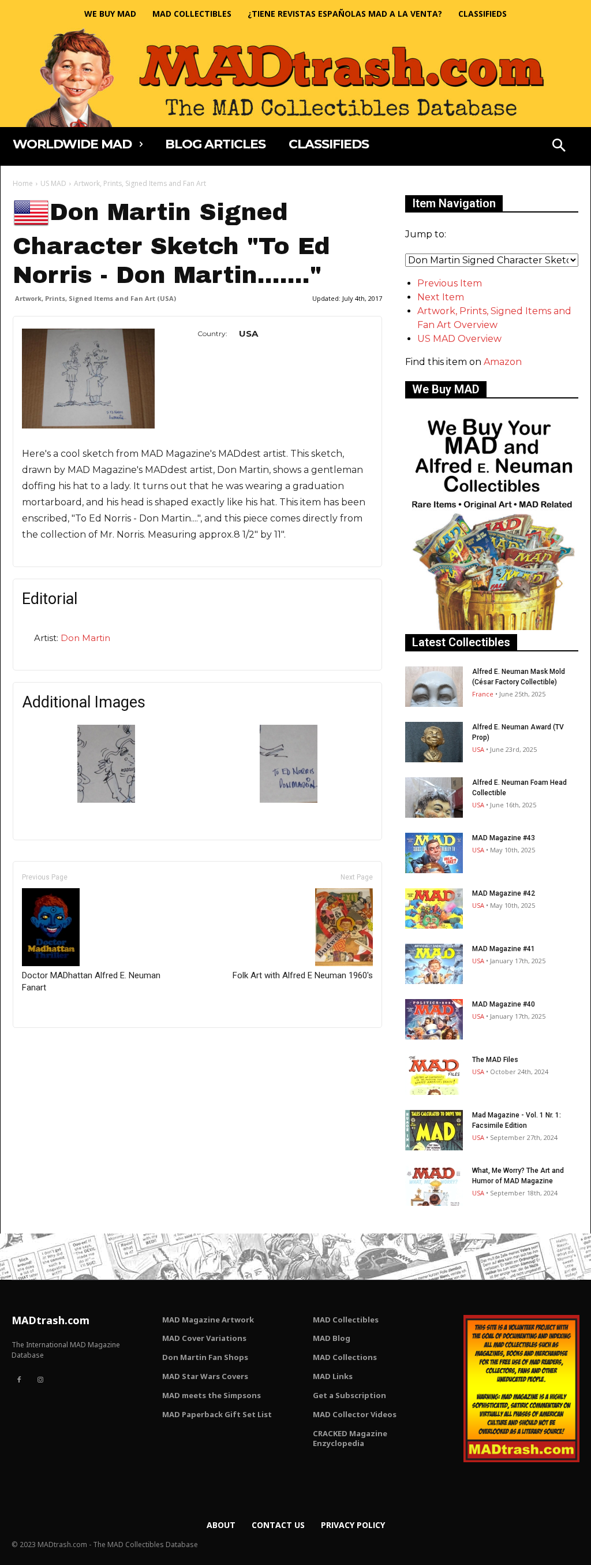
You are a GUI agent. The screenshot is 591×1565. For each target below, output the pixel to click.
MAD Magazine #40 (503, 1004)
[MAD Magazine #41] (434, 964)
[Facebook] (19, 1380)
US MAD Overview (459, 338)
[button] (558, 146)
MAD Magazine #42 (503, 893)
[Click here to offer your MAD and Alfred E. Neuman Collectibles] (491, 626)
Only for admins (52, 1047)
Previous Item (449, 283)
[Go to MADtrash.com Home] (295, 77)
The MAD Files (495, 1060)
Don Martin (85, 637)
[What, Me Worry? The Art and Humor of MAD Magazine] (434, 1185)
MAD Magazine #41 (503, 949)
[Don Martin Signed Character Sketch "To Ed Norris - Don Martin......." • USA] (88, 378)
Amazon (503, 361)
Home (23, 183)
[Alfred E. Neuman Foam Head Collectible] (434, 797)
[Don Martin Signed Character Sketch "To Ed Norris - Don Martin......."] (106, 799)
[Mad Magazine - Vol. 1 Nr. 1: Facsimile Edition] (434, 1130)
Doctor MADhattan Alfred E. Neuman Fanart (91, 981)
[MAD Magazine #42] (434, 908)
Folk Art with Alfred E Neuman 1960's (303, 975)
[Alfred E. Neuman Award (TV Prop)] (434, 742)
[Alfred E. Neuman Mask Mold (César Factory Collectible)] (434, 686)
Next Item (440, 297)
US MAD (53, 183)
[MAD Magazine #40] (434, 1019)
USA (478, 749)
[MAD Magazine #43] (434, 853)
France (482, 694)
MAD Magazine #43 (503, 838)
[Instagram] (39, 1380)
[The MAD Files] (434, 1074)
